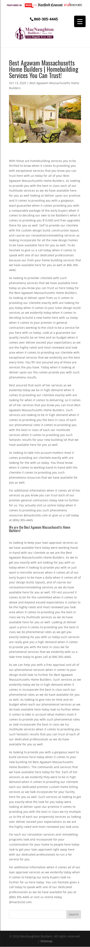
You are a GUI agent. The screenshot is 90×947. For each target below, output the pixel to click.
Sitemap (46, 941)
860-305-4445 (46, 19)
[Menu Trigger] (80, 21)
